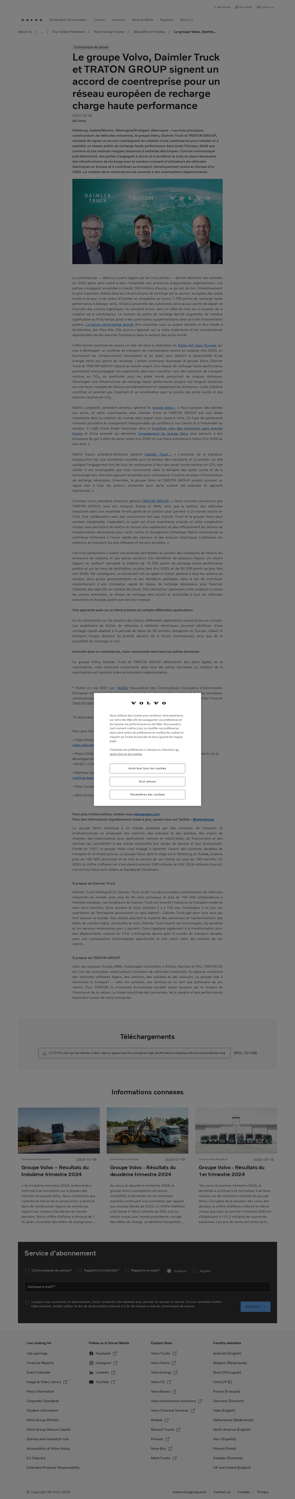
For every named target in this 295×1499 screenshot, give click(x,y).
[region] (147, 749)
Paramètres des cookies (147, 794)
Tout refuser (147, 781)
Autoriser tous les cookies (147, 768)
